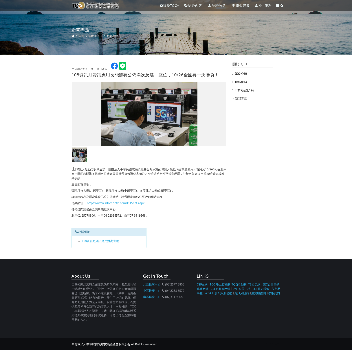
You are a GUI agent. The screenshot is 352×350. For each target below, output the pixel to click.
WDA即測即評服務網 (218, 293)
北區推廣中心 (152, 284)
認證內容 (195, 5)
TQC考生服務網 (220, 284)
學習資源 (243, 5)
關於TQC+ (171, 5)
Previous (66, 114)
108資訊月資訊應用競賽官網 (100, 241)
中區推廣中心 (152, 291)
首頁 (82, 36)
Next (231, 114)
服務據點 (241, 82)
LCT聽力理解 (261, 289)
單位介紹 (241, 74)
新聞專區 (112, 36)
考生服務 (265, 5)
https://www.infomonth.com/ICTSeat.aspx (115, 203)
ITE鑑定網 (253, 284)
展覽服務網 (258, 293)
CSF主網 (202, 284)
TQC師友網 (239, 284)
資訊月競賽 (241, 293)
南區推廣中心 (152, 297)
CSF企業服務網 (220, 289)
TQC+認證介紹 (244, 90)
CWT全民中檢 (241, 289)
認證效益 (219, 5)
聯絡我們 (274, 293)
